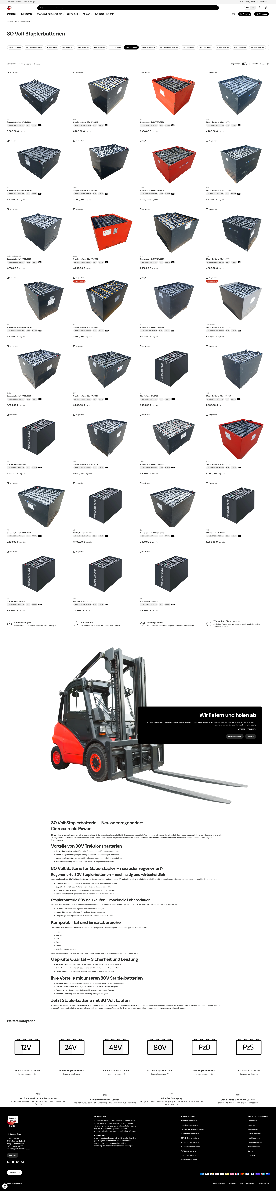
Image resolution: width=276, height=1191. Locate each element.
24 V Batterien (83, 47)
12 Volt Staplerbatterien (27, 1070)
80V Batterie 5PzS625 (82, 533)
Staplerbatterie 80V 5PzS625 (152, 190)
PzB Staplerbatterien (204, 1070)
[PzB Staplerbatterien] (204, 1046)
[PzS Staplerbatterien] (248, 1046)
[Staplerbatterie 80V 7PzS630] (38, 164)
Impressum (232, 1183)
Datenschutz (250, 1183)
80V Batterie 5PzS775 (82, 601)
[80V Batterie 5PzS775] (104, 575)
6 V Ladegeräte (188, 47)
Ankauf (251, 736)
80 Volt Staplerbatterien (22, 21)
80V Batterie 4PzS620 (215, 533)
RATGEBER (99, 14)
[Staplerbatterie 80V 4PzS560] (237, 164)
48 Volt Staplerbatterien (116, 1070)
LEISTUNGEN (72, 14)
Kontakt (12, 1155)
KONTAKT (110, 14)
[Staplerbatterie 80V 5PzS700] (171, 95)
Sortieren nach (13, 64)
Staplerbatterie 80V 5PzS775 (218, 122)
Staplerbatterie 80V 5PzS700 (152, 122)
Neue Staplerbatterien (189, 1125)
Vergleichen (235, 64)
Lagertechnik (253, 1125)
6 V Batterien (52, 47)
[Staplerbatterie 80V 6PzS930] (104, 232)
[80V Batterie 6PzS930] (171, 575)
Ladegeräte (252, 1121)
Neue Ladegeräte (148, 47)
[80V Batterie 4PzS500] (38, 438)
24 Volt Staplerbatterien (71, 1070)
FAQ (233, 14)
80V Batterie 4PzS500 (16, 464)
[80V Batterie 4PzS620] (237, 506)
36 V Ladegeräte (240, 47)
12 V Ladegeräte (205, 47)
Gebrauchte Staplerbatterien (192, 1129)
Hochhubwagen (254, 1138)
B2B (247, 8)
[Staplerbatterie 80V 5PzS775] (237, 95)
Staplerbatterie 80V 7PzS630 (19, 190)
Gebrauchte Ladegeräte (169, 47)
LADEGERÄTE (26, 14)
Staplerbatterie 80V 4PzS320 (19, 122)
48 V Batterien (99, 47)
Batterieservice (234, 736)
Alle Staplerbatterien (189, 1121)
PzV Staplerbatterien (189, 1159)
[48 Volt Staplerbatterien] (115, 1046)
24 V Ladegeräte (222, 47)
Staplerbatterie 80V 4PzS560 (218, 190)
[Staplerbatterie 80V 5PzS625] (171, 164)
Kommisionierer (254, 1146)
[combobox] (128, 7)
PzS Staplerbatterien (249, 1070)
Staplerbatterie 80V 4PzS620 (85, 122)
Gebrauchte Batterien (34, 47)
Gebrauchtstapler (255, 1134)
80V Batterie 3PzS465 (149, 396)
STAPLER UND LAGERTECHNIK (49, 14)
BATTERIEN (11, 14)
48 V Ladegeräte (257, 47)
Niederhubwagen (255, 1142)
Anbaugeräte (253, 1129)
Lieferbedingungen (263, 1183)
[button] (267, 7)
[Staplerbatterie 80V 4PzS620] (104, 95)
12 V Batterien (67, 47)
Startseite (10, 21)
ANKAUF (86, 14)
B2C (253, 8)
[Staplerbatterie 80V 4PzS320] (38, 95)
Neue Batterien (15, 47)
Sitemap (251, 1155)
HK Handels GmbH (17, 1183)
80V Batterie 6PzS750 (16, 601)
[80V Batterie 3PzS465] (171, 369)
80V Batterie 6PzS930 (149, 601)
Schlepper (252, 1151)
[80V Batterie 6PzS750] (38, 575)
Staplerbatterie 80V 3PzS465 (85, 327)
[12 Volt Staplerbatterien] (27, 1046)
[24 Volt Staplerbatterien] (71, 1046)
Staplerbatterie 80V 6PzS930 (85, 259)
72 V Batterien (115, 47)
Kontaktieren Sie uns (221, 627)
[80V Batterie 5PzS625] (104, 506)
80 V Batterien (131, 47)
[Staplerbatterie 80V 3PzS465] (104, 301)
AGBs (241, 1183)
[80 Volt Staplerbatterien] (160, 1046)
